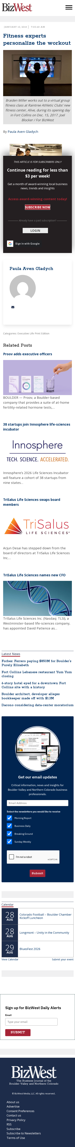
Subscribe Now (37, 207)
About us (13, 1102)
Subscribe (13, 1129)
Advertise (13, 1106)
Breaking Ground (23, 833)
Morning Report (22, 818)
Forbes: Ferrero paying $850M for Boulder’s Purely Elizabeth (36, 663)
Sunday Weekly (22, 841)
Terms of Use (16, 1138)
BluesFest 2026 (30, 949)
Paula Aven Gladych (23, 131)
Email (8, 1015)
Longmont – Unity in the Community (44, 933)
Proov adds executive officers (27, 354)
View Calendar (10, 959)
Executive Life (25, 333)
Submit (37, 873)
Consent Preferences (20, 1111)
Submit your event (63, 959)
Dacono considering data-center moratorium (38, 705)
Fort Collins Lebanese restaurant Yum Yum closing (37, 674)
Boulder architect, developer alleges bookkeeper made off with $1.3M (31, 696)
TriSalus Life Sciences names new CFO (34, 575)
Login (35, 231)
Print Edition (42, 333)
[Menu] (69, 8)
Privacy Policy (16, 1120)
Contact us (14, 1115)
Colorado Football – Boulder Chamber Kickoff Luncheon (46, 916)
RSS (9, 1124)
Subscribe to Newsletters (24, 1133)
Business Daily (22, 826)
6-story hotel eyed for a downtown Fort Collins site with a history (34, 685)
